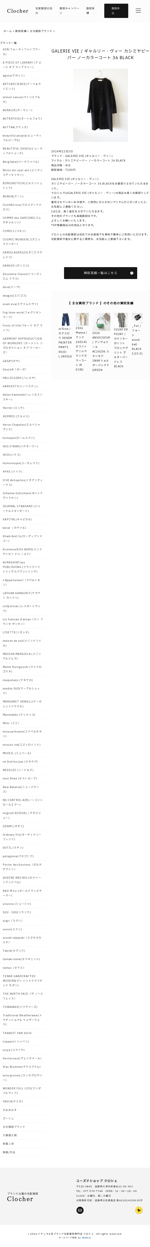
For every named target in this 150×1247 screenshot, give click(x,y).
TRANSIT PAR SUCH (17, 1033)
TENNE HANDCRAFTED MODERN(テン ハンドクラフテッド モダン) (23, 980)
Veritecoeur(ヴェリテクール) (22, 1058)
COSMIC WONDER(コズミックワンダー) (21, 242)
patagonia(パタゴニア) (18, 856)
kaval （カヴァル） (15, 528)
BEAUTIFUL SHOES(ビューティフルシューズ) (23, 151)
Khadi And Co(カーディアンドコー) (22, 538)
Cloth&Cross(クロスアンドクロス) (22, 207)
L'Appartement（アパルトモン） (21, 582)
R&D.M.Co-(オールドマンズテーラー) (22, 893)
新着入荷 (8, 1144)
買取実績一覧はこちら (100, 273)
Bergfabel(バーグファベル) (21, 162)
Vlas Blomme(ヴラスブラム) (22, 1067)
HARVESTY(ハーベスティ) (20, 386)
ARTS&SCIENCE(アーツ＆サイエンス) (22, 86)
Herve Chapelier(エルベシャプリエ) (21, 427)
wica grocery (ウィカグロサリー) (22, 1078)
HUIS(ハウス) (12, 455)
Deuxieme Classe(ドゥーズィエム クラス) (22, 276)
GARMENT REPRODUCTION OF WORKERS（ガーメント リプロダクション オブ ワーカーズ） (23, 346)
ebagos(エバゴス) (15, 296)
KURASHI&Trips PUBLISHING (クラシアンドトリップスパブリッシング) (21, 567)
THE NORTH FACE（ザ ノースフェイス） (23, 996)
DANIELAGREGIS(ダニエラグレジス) (22, 255)
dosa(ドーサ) (11, 287)
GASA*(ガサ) (11, 361)
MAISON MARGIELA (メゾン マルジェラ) (22, 656)
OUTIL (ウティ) (13, 848)
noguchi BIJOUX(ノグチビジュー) (22, 815)
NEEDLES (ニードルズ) (18, 770)
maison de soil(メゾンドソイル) (22, 643)
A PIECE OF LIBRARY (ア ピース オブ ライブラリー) (22, 65)
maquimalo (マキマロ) (18, 680)
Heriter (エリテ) (13, 408)
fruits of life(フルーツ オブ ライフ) (23, 328)
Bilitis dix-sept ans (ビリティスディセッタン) (23, 172)
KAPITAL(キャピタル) (17, 519)
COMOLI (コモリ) (14, 231)
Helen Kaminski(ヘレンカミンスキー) (23, 397)
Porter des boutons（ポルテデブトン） (22, 867)
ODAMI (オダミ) (13, 826)
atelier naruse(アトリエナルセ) (21, 99)
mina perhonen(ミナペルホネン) (22, 734)
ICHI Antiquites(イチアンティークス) (23, 482)
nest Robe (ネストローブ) (20, 778)
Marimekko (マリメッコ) (19, 715)
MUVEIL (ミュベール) (17, 753)
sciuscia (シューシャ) (17, 904)
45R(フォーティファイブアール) (22, 52)
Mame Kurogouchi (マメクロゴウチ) (22, 669)
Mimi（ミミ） (12, 723)
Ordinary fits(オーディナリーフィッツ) (22, 837)
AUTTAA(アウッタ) (15, 127)
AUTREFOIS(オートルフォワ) (22, 119)
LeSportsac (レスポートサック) (22, 608)
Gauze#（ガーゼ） (15, 369)
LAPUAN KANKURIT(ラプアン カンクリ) (21, 595)
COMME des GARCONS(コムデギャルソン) (22, 220)
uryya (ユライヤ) (14, 1050)
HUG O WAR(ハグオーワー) (20, 446)
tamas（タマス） (14, 968)
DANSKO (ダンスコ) (16, 266)
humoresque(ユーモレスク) (21, 463)
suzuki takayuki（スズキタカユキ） (22, 940)
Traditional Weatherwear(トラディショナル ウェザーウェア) (22, 1020)
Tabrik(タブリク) (14, 951)
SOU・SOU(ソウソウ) (17, 912)
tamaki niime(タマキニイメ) (21, 959)
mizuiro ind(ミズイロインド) (22, 745)
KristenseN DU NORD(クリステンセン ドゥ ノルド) (22, 552)
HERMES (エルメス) (16, 416)
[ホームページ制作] (86, 1238)
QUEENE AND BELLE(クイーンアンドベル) (22, 880)
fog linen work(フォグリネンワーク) (22, 315)
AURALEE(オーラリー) (18, 110)
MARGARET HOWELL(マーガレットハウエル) (22, 704)
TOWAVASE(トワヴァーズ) (20, 1007)
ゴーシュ (8, 1118)
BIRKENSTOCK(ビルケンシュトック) (22, 185)
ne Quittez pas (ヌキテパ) (20, 762)
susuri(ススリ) (12, 929)
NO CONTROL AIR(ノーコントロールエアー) (23, 802)
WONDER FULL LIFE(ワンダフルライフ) (22, 1091)
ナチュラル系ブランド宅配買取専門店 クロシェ (66, 1234)
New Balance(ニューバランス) (21, 789)
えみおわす (10, 1110)
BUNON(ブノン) (13, 196)
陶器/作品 (9, 1152)
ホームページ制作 (68, 1237)
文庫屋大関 (10, 1135)
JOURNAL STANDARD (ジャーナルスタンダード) (21, 508)
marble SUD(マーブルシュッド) (21, 691)
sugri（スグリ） (13, 921)
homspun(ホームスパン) (19, 438)
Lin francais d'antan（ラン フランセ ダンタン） (23, 622)
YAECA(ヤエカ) (13, 1101)
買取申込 (116, 11)
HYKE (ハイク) (12, 472)
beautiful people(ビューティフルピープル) (22, 138)
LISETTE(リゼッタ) (16, 632)
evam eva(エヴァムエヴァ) (20, 304)
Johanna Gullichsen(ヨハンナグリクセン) (23, 495)
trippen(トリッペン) (16, 1042)
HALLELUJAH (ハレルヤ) (19, 378)
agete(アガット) (14, 76)
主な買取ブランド (14, 1127)
